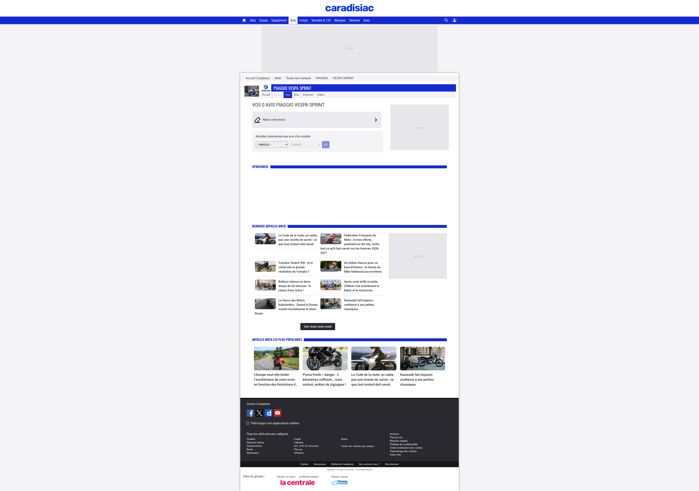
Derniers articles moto (269, 226)
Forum (303, 20)
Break (250, 449)
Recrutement (392, 464)
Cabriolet (298, 442)
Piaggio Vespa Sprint (292, 88)
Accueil (266, 94)
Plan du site (396, 437)
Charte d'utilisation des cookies (406, 447)
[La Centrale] (297, 486)
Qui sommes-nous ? (369, 464)
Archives (394, 434)
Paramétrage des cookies (403, 451)
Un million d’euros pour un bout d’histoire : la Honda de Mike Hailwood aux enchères (363, 267)
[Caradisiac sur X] (260, 413)
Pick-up (298, 449)
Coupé (297, 439)
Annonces (308, 94)
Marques (340, 20)
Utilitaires (299, 453)
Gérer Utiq (395, 454)
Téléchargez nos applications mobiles (274, 423)
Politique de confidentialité (404, 444)
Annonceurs (320, 464)
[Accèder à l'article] (265, 238)
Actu (253, 20)
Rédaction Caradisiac (342, 464)
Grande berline (254, 446)
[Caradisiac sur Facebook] (251, 413)
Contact (304, 464)
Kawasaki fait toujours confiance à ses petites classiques (359, 305)
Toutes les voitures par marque (357, 446)
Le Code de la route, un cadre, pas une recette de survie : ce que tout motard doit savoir (298, 240)
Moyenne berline (255, 442)
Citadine (251, 439)
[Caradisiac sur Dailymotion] (269, 413)
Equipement (279, 20)
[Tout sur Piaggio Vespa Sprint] (251, 95)
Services (354, 20)
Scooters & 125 (321, 20)
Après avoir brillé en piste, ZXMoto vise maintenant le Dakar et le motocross (361, 286)
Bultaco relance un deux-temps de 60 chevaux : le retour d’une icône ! (295, 286)
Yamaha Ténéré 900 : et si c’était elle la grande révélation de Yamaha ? (296, 267)
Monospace (253, 453)
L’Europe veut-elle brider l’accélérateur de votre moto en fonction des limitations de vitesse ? (275, 380)
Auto (367, 20)
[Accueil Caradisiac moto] (244, 20)
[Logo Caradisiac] (349, 14)
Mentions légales (399, 440)
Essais (263, 20)
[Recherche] (446, 20)
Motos (344, 439)
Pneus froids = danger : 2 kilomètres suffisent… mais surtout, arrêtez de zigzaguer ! (324, 379)
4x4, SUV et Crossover (306, 446)
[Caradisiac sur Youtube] (277, 413)
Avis (293, 20)
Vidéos (320, 94)
